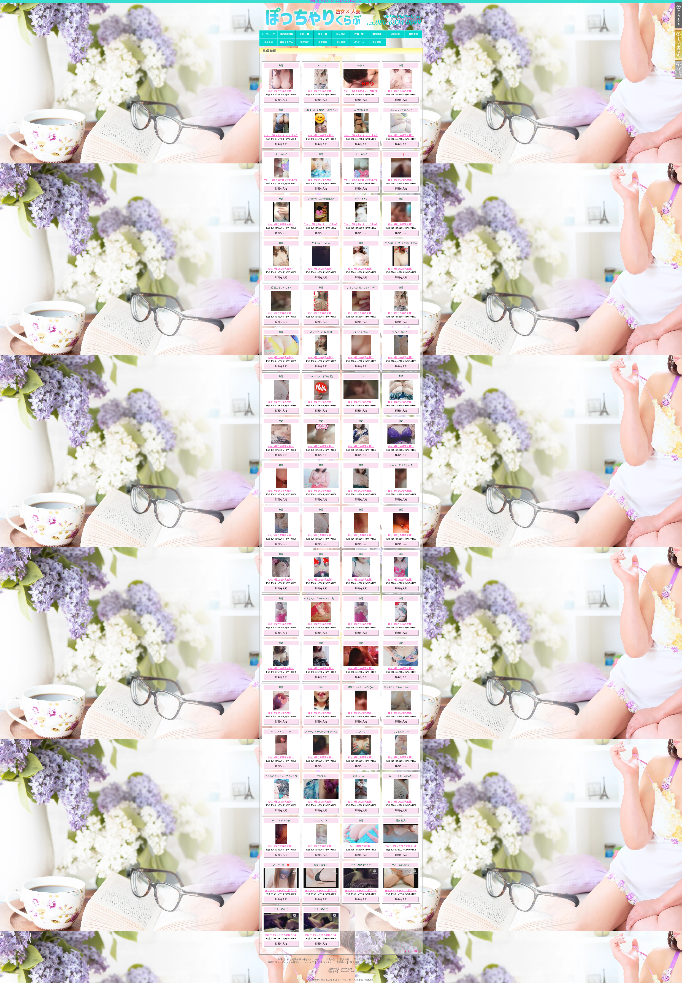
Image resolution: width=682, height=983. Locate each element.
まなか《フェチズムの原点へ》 (401, 846)
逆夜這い (305, 42)
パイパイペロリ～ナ (281, 731)
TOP (268, 34)
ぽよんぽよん (321, 865)
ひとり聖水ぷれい (401, 865)
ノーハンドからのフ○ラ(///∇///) (321, 731)
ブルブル (321, 776)
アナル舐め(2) (321, 909)
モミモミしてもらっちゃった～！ (401, 687)
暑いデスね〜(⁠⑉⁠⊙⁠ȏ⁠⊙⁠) (321, 332)
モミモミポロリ (401, 731)
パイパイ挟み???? (401, 332)
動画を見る (281, 99)
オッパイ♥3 (281, 154)
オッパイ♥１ (360, 198)
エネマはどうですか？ (401, 465)
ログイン (410, 962)
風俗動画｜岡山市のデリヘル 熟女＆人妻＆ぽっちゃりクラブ (341, 16)
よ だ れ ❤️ (281, 865)
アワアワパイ (321, 820)
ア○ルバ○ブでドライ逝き (321, 376)
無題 (281, 65)
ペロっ (321, 687)
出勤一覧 (305, 34)
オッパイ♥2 (361, 154)
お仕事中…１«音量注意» (321, 198)
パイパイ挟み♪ (361, 332)
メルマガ (268, 42)
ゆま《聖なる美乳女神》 (281, 91)
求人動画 (341, 42)
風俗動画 (395, 34)
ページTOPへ (414, 951)
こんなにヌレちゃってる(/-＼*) (281, 776)
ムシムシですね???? (401, 110)
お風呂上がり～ (361, 776)
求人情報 (377, 42)
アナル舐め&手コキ (361, 865)
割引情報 (377, 34)
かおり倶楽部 (361, 110)
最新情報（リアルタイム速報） (413, 34)
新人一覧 (323, 34)
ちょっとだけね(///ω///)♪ (401, 776)
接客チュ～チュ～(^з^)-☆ (361, 687)
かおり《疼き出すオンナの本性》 (361, 91)
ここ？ (361, 376)
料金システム (286, 42)
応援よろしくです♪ (281, 287)
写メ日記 (341, 34)
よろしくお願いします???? (361, 287)
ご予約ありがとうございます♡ (401, 243)
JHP (401, 376)
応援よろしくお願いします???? (321, 110)
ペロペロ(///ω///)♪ (281, 820)
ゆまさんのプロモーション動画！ (321, 598)
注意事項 (323, 42)
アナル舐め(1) (281, 909)
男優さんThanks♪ (321, 243)
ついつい (321, 65)
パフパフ (361, 731)
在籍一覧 (359, 34)
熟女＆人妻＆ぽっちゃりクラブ (337, 979)
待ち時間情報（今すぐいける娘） (286, 34)
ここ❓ (401, 154)
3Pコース (359, 42)
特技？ (361, 65)
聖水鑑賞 (401, 820)
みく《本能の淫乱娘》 (361, 846)
